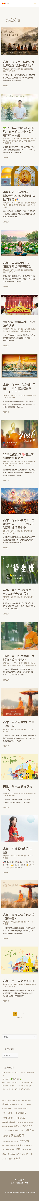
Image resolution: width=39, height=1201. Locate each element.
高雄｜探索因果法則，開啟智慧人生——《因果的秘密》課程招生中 (18, 523)
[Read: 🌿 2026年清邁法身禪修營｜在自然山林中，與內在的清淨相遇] (19, 107)
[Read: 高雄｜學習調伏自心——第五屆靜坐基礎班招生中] (19, 243)
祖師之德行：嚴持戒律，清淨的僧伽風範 (16, 1089)
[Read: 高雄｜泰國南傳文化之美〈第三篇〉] (19, 701)
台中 (21, 1183)
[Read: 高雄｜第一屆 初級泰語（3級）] (19, 767)
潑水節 (16, 1141)
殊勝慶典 (6, 203)
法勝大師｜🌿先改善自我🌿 (11, 1079)
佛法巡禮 (16, 1104)
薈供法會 (5, 1149)
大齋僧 (31, 1122)
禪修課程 (23, 1141)
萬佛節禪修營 (27, 1145)
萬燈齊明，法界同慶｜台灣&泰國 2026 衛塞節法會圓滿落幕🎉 (19, 195)
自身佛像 (12, 1145)
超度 (22, 1149)
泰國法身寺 (17, 1135)
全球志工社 (23, 1105)
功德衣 (14, 1108)
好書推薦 (4, 1126)
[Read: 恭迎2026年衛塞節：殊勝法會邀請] (19, 305)
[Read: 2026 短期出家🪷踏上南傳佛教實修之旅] (19, 434)
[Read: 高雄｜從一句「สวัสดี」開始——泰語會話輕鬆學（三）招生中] (19, 366)
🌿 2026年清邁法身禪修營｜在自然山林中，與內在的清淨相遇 (18, 131)
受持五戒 (25, 1109)
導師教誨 (17, 1126)
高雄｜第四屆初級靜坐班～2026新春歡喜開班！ (18, 592)
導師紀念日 (27, 1126)
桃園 (17, 1183)
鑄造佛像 (5, 1154)
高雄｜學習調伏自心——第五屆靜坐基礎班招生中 (18, 264)
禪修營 (5, 139)
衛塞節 (12, 1149)
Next (19, 1017)
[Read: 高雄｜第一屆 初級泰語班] (19, 960)
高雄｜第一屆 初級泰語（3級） (17, 788)
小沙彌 (4, 1131)
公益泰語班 (6, 1108)
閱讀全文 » (6, 85)
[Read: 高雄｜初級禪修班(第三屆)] (19, 828)
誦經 (18, 1149)
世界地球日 (20, 1100)
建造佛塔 (16, 1130)
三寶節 (3, 1101)
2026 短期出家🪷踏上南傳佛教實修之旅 (18, 456)
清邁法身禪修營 (8, 1141)
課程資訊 (6, 69)
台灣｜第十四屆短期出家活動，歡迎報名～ (18, 658)
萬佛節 (18, 1145)
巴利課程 (9, 1131)
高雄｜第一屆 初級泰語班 (19, 981)
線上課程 (5, 1145)
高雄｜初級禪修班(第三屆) (18, 850)
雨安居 (12, 1154)
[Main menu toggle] (35, 3)
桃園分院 (29, 1130)
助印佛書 (20, 1108)
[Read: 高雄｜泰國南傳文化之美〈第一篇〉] (19, 894)
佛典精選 (28, 1101)
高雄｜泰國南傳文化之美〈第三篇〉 (18, 724)
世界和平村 (10, 1100)
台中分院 (7, 1113)
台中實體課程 (19, 1112)
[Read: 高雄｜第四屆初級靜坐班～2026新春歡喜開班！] (19, 569)
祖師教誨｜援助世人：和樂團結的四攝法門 (16, 1086)
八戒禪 (29, 1104)
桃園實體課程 (6, 1136)
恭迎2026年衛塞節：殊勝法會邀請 (19, 323)
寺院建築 (10, 1126)
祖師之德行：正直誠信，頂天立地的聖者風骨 (17, 1082)
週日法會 (28, 1149)
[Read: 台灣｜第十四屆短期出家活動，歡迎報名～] (19, 635)
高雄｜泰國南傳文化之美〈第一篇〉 (18, 916)
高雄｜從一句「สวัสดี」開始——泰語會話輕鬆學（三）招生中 (19, 388)
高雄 (26, 1183)
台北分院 (7, 1118)
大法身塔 (25, 1122)
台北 (12, 1183)
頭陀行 (18, 1154)
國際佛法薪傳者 (9, 1122)
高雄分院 (27, 1153)
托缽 (22, 1130)
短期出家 (6, 461)
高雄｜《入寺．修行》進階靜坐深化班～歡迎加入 (18, 63)
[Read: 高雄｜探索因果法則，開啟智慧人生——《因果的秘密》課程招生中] (19, 501)
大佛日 (18, 1122)
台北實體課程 (19, 1118)
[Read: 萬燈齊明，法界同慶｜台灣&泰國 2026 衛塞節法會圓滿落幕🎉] (19, 175)
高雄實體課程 (8, 1158)
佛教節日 (6, 1104)
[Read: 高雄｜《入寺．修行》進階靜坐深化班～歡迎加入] (19, 41)
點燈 (18, 1158)
